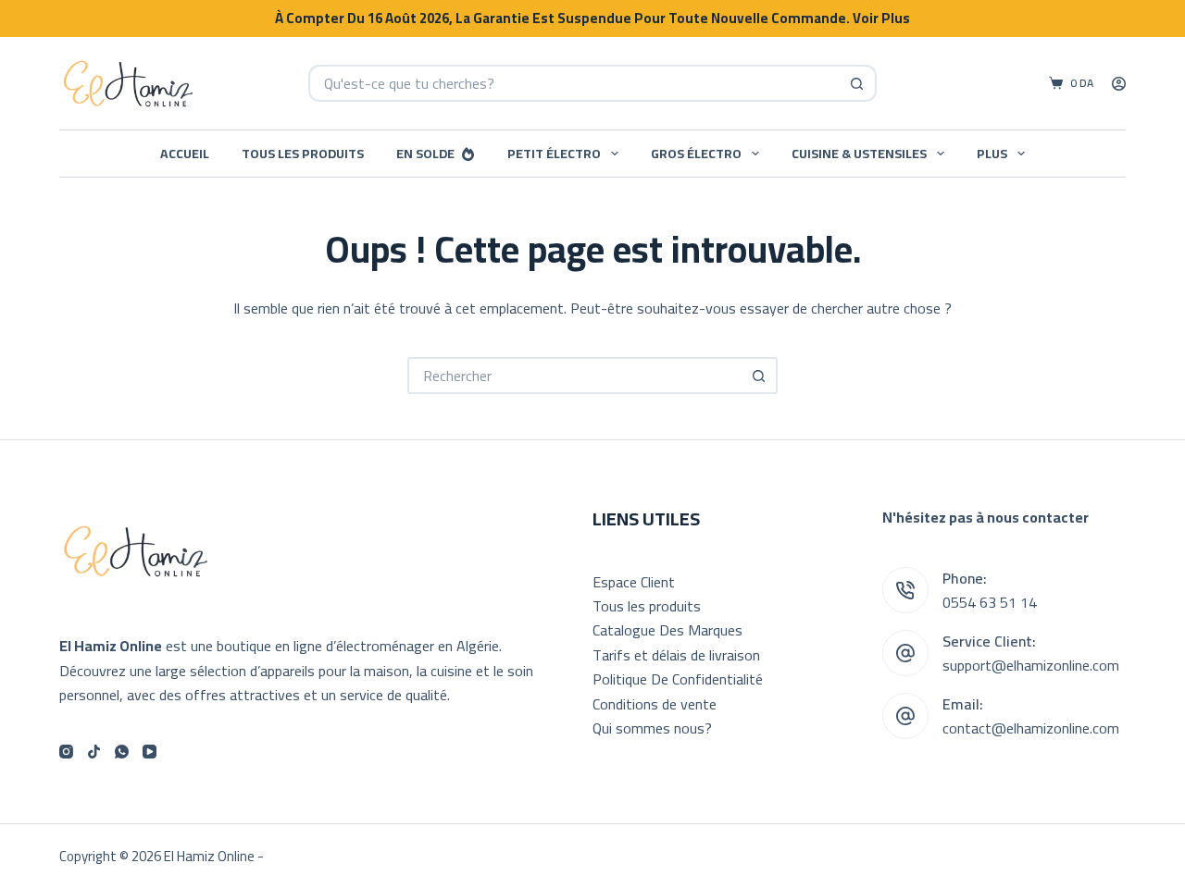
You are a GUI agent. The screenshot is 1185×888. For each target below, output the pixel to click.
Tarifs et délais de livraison (676, 655)
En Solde (425, 154)
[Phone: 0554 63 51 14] (905, 590)
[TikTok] (94, 751)
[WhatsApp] (122, 751)
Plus (992, 154)
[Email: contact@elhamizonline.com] (905, 716)
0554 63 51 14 (989, 602)
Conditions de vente (654, 704)
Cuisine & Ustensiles (859, 154)
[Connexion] (1119, 84)
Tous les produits (303, 154)
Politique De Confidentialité (677, 679)
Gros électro (696, 154)
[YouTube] (149, 751)
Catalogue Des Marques (667, 630)
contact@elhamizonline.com (1030, 728)
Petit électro (554, 154)
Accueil (184, 154)
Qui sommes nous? (652, 728)
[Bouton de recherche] (858, 83)
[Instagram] (66, 751)
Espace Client (633, 582)
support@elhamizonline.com (1030, 665)
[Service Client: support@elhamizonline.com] (905, 653)
